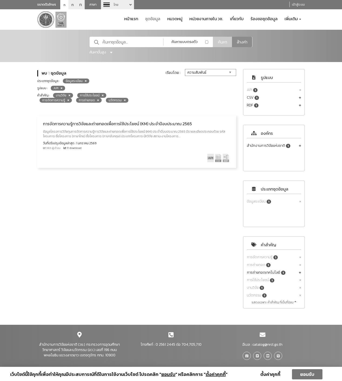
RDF (252, 105)
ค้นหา (222, 42)
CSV (252, 97)
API (251, 89)
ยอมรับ (307, 374)
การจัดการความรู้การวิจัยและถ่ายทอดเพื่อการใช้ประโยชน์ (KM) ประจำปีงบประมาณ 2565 (117, 124)
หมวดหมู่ (174, 18)
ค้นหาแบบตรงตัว (184, 41)
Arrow (117, 4)
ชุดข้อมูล (152, 18)
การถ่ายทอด (258, 264)
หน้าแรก (131, 18)
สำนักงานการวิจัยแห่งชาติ (268, 145)
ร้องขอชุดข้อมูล (264, 18)
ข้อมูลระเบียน (258, 201)
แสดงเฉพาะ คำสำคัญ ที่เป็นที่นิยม (273, 302)
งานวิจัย (254, 287)
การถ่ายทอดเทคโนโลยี (265, 272)
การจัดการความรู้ (261, 257)
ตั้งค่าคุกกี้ (270, 374)
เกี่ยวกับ (237, 18)
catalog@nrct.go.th (267, 344)
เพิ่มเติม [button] (292, 18)
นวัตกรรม (256, 295)
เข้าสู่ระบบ (298, 4)
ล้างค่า (242, 42)
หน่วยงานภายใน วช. (206, 18)
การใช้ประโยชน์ (260, 279)
